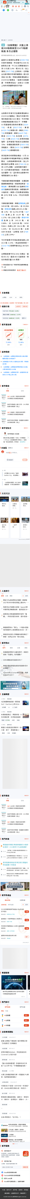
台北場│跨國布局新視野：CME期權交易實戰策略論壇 (16, 397)
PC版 (3, 1190)
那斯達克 (8, 209)
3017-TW (17, 127)
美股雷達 (9, 698)
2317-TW (10, 71)
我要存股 (25, 306)
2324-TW (15, 139)
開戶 (27, 937)
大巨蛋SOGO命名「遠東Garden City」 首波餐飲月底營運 (12, 474)
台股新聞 (10, 40)
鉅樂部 (20, 1190)
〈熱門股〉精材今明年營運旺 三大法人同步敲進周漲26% (15, 526)
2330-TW (24, 60)
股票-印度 (9, 921)
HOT (9, 396)
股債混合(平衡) (11, 914)
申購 (27, 912)
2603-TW (24, 144)
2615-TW (18, 147)
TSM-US (22, 164)
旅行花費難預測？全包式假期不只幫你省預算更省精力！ (4, 526)
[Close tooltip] (24, 14)
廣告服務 (7, 1193)
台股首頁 (18, 306)
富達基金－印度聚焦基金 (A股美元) (11, 919)
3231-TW (11, 136)
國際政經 (9, 724)
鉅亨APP (9, 1190)
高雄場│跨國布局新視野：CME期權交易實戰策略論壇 (16, 413)
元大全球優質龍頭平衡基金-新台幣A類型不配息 (12, 910)
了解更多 (25, 324)
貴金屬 (8, 938)
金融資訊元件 (15, 1193)
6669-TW (22, 133)
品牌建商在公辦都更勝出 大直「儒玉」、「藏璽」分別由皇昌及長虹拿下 (25, 505)
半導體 (8, 1025)
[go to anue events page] (22, 6)
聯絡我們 (22, 1193)
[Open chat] (26, 10)
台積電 (8, 1020)
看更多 (26, 385)
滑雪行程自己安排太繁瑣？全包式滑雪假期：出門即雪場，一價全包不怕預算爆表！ (25, 526)
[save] (21, 10)
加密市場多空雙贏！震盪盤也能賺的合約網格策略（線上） (18, 421)
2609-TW (6, 150)
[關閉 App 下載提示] (2, 2)
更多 (23, 318)
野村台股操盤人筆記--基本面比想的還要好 (4, 505)
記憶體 (8, 1015)
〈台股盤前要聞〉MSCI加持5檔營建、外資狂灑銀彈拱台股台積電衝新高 (12, 483)
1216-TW (6, 245)
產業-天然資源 (10, 931)
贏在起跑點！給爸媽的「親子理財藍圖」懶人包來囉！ (14, 303)
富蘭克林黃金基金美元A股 (8, 935)
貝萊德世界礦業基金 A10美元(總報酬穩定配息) (12, 927)
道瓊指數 (21, 203)
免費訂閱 (25, 1167)
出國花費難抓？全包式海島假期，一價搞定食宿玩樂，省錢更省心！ (15, 505)
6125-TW (6, 130)
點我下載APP (21, 270)
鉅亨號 (15, 1190)
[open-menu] (1, 6)
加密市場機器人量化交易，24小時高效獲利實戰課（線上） (18, 405)
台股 (4, 40)
